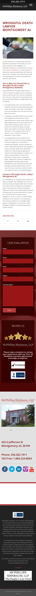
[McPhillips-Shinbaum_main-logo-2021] (15, 6)
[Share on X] (18, 221)
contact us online (15, 196)
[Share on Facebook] (8, 221)
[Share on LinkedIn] (28, 221)
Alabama (5, 93)
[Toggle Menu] (30, 5)
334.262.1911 (18, 1)
